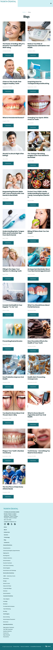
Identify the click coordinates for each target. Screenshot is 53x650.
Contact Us (6, 542)
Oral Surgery (6, 613)
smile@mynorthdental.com (10, 521)
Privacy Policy (16, 646)
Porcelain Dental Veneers (8, 606)
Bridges (5, 581)
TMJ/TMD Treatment (8, 629)
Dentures (5, 590)
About (5, 529)
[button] (51, 3)
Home (24, 12)
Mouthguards (6, 555)
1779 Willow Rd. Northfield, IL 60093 (11, 511)
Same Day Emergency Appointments (11, 550)
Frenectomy (6, 633)
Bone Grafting (6, 616)
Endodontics (6, 578)
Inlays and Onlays (7, 586)
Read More (8, 55)
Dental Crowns (6, 583)
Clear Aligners (6, 599)
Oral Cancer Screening (8, 565)
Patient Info (7, 532)
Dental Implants (6, 593)
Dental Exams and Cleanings (9, 570)
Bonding (5, 611)
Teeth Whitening (7, 608)
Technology (7, 537)
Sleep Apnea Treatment (8, 627)
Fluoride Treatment (7, 563)
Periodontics (6, 636)
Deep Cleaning (6, 634)
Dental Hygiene (6, 568)
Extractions (5, 621)
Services (6, 534)
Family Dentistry (6, 548)
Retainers (5, 603)
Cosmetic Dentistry (8, 596)
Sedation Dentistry (7, 631)
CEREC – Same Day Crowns (9, 576)
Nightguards (6, 553)
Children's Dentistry (7, 558)
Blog (5, 540)
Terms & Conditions (24, 646)
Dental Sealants (6, 560)
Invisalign (5, 601)
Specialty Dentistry (8, 624)
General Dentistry (7, 545)
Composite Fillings (7, 588)
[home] (9, 3)
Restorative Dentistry (8, 573)
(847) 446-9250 (7, 519)
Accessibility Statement (35, 646)
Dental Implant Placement (9, 619)
